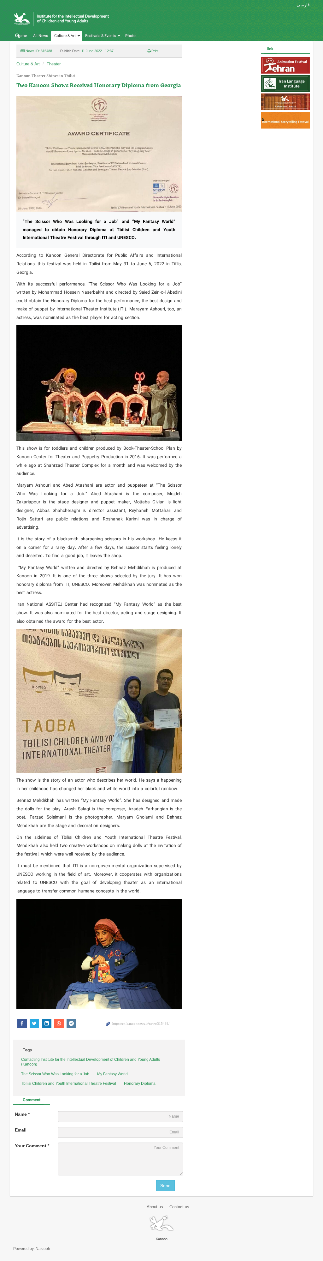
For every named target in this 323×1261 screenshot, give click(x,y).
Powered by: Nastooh (31, 1248)
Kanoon (74, 19)
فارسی (303, 4)
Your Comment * (32, 1145)
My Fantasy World (112, 1074)
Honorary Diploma (140, 1083)
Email (20, 1129)
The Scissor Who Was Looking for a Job (55, 1074)
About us (155, 1206)
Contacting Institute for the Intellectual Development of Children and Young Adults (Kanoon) (90, 1062)
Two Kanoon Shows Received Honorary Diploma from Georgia (98, 86)
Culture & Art (65, 36)
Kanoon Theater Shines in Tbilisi (45, 76)
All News (40, 36)
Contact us (179, 1206)
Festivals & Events (100, 36)
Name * (22, 1114)
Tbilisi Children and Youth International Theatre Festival (68, 1083)
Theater (54, 64)
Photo (130, 36)
